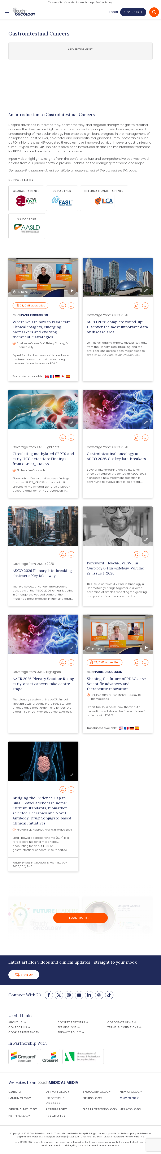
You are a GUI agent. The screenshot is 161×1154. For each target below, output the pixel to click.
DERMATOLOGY (57, 1092)
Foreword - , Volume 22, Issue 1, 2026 (115, 568)
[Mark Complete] (63, 305)
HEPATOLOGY (130, 1109)
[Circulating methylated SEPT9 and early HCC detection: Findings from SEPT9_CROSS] (43, 409)
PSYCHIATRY (55, 1116)
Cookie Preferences (23, 1032)
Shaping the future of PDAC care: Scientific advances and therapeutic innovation (116, 683)
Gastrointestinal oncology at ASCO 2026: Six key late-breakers (116, 456)
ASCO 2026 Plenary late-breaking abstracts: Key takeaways (42, 573)
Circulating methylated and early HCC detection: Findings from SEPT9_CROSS (43, 458)
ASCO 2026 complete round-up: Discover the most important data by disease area (117, 326)
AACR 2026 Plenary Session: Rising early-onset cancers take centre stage (43, 683)
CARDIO (14, 1092)
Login (113, 12)
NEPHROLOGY (19, 1116)
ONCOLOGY (129, 1098)
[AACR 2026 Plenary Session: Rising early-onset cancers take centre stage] (43, 634)
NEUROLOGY (92, 1098)
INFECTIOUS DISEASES (55, 1100)
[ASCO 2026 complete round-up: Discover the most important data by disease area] (118, 277)
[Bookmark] (71, 305)
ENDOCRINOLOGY (97, 1092)
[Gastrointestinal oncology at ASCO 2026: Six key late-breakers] (118, 409)
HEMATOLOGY (131, 1092)
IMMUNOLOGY (19, 1098)
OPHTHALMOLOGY (22, 1109)
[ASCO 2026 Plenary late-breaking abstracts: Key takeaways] (43, 526)
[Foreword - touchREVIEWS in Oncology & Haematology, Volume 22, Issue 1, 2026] (118, 526)
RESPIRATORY (56, 1109)
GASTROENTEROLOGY (100, 1109)
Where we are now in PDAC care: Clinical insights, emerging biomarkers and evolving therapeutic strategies (42, 329)
